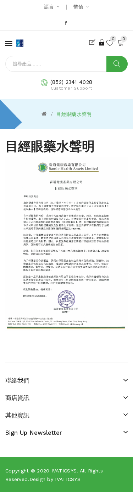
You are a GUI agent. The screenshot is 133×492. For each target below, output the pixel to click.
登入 (102, 42)
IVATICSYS (64, 471)
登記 (93, 42)
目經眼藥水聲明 (74, 114)
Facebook (66, 23)
